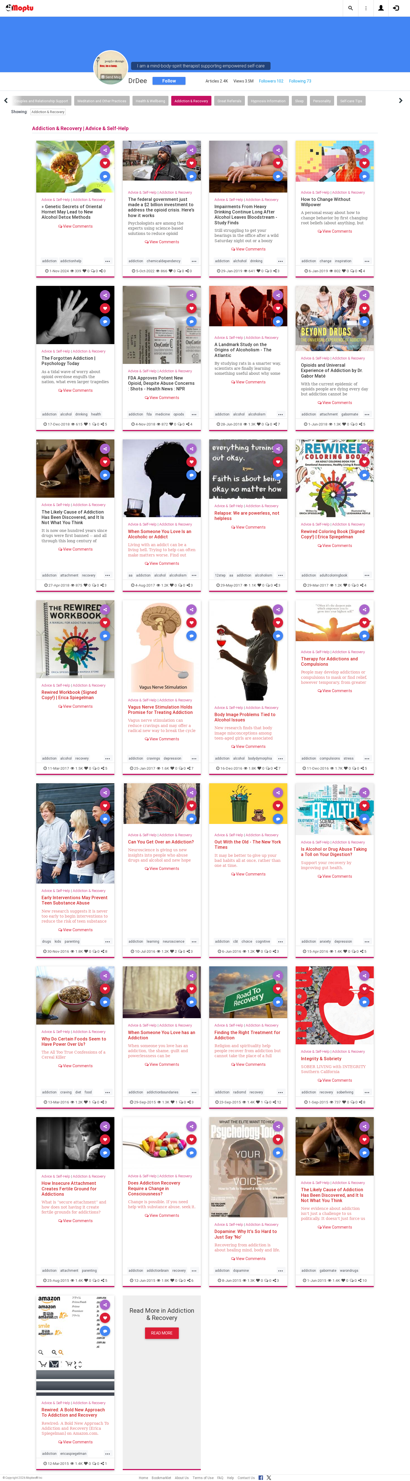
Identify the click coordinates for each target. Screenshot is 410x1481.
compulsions (330, 758)
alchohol (240, 261)
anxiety (325, 941)
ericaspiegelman (73, 1453)
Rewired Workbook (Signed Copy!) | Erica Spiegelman (69, 694)
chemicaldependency (163, 261)
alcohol (66, 414)
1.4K (338, 951)
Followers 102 (271, 81)
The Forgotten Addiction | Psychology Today (68, 360)
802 (337, 270)
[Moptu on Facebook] (261, 1477)
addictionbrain (158, 1270)
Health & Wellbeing (150, 101)
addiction (49, 261)
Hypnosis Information (268, 101)
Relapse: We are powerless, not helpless (246, 515)
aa (130, 575)
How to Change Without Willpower (326, 201)
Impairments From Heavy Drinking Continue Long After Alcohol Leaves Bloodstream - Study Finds (245, 214)
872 (164, 424)
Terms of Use (203, 1478)
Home (143, 1478)
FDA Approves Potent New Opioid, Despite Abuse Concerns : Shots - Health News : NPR (161, 383)
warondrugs (349, 1270)
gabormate (349, 414)
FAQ (220, 1478)
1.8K (252, 768)
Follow (169, 81)
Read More (162, 1332)
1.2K (164, 584)
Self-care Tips (351, 101)
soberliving (345, 1092)
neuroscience (173, 941)
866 (164, 270)
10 (364, 1280)
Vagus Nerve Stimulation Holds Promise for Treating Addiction (160, 709)
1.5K (79, 768)
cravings (153, 758)
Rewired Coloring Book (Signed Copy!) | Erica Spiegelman (333, 534)
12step (220, 575)
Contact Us (246, 1478)
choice (247, 941)
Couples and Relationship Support (41, 101)
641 (252, 270)
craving (66, 1092)
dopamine (241, 1270)
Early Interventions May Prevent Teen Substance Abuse (75, 900)
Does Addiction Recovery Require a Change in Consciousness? (154, 1188)
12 (279, 1102)
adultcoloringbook (333, 575)
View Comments (77, 225)
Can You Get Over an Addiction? (161, 842)
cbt (235, 941)
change (325, 261)
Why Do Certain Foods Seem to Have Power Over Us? (74, 1041)
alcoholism (257, 414)
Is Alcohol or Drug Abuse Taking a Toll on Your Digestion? (334, 851)
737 (337, 1102)
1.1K (252, 584)
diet (78, 1092)
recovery (88, 575)
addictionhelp (70, 261)
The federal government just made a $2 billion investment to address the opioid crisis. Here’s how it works (161, 207)
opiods (178, 414)
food (88, 1092)
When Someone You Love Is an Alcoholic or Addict (159, 534)
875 (79, 584)
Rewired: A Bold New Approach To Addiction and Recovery (73, 1412)
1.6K (165, 768)
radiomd (239, 1092)
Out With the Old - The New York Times (247, 844)
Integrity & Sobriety (321, 1058)
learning (153, 941)
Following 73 (300, 81)
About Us (182, 1478)
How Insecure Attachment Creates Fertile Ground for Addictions (69, 1188)
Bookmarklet (161, 1478)
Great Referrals (230, 101)
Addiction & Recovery (191, 101)
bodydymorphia (260, 758)
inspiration (343, 261)
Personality (322, 101)
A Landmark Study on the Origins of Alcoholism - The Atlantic (242, 350)
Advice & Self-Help (56, 199)
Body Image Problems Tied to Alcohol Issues (245, 717)
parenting (72, 941)
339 (78, 270)
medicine (162, 414)
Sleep (299, 101)
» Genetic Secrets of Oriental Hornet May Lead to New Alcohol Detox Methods (72, 212)
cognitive (263, 941)
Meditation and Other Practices (102, 101)
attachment (329, 414)
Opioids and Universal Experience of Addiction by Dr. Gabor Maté (332, 370)
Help (230, 1478)
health (96, 414)
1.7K (339, 768)
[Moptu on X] (269, 1477)
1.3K (251, 424)
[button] (351, 8)
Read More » (75, 166)
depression (172, 758)
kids (58, 941)
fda (149, 414)
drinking (256, 261)
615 (79, 424)
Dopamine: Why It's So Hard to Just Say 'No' (245, 1234)
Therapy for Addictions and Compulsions (329, 661)
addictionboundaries (163, 1092)
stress (349, 758)
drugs (46, 941)
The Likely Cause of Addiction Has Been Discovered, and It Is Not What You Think (73, 517)
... (107, 260)
